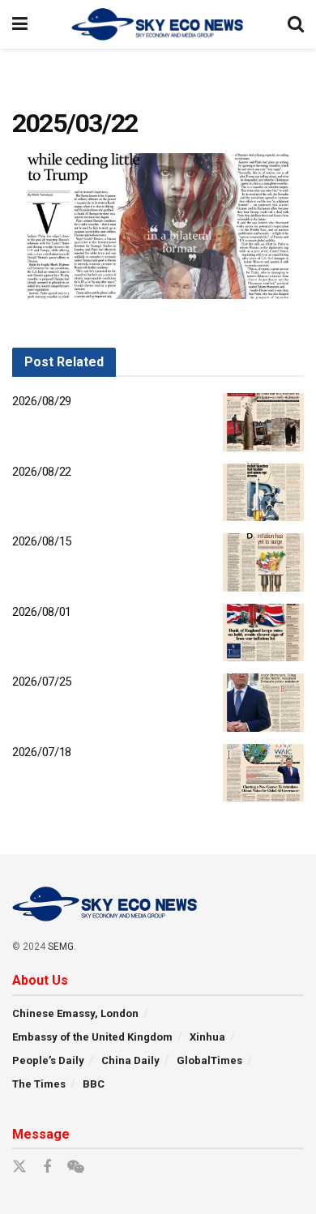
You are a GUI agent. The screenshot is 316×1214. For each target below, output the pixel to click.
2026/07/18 (41, 752)
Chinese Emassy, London (75, 1013)
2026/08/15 (41, 541)
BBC (94, 1084)
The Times (39, 1084)
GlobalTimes (209, 1060)
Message (41, 1134)
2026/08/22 (41, 471)
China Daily (130, 1060)
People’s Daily (48, 1060)
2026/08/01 (41, 612)
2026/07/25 (41, 681)
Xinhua (207, 1037)
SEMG (61, 946)
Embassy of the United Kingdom (92, 1037)
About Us (40, 980)
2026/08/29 (41, 401)
